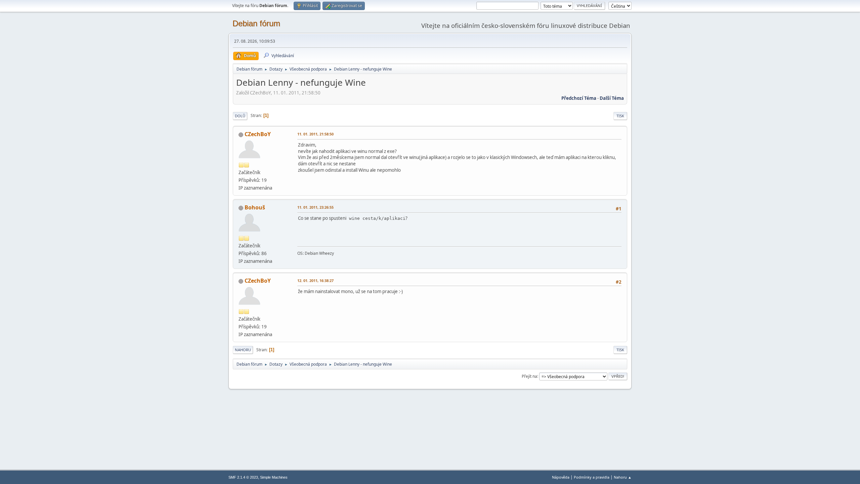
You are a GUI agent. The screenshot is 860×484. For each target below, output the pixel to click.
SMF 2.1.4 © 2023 (243, 477)
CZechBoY (258, 134)
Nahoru (243, 349)
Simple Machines (274, 477)
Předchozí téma (578, 98)
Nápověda (560, 477)
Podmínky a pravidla (591, 477)
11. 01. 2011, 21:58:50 (315, 133)
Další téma (612, 98)
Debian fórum (256, 23)
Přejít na (529, 376)
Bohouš (255, 207)
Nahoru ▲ (623, 477)
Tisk (620, 115)
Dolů (240, 115)
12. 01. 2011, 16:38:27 (315, 280)
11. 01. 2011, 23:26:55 (315, 207)
